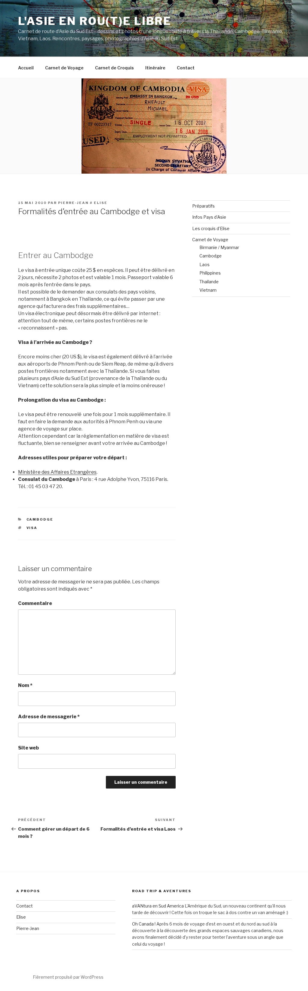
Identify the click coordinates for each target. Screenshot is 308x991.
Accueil (26, 67)
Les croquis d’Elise (210, 228)
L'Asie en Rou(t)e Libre (94, 21)
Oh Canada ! (144, 923)
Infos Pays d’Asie (209, 217)
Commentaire (35, 603)
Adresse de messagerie (49, 716)
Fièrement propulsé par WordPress (68, 977)
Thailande (209, 281)
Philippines (210, 272)
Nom (25, 685)
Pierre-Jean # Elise (82, 203)
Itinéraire (155, 67)
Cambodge (40, 519)
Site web (28, 748)
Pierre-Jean (27, 928)
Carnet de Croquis (114, 67)
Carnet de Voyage (64, 67)
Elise (21, 917)
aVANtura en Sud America (158, 905)
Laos (204, 264)
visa (32, 528)
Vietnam (208, 290)
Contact (186, 67)
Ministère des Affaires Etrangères (57, 472)
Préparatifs (203, 205)
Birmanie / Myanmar (219, 247)
